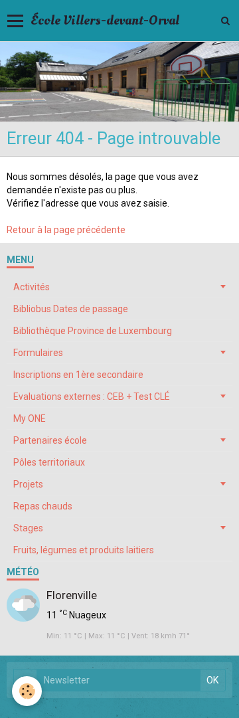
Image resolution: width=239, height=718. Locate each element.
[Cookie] (27, 691)
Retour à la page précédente (66, 229)
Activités (31, 287)
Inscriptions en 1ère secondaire (78, 374)
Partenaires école (50, 440)
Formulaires (38, 352)
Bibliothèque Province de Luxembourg (92, 330)
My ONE (29, 418)
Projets (28, 484)
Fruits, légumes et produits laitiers (83, 550)
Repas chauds (42, 506)
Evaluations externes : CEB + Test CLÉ (91, 396)
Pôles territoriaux (49, 462)
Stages (28, 528)
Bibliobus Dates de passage (70, 309)
